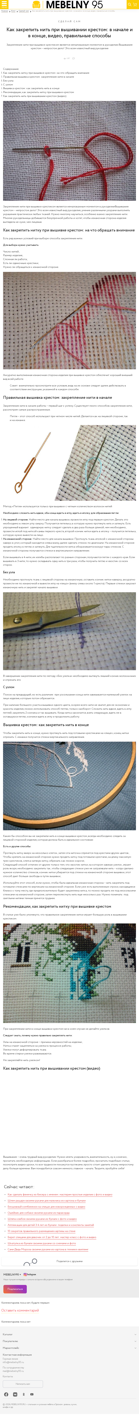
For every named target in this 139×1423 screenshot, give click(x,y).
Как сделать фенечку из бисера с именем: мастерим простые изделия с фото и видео (60, 1195)
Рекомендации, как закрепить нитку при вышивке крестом (38, 92)
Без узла (8, 81)
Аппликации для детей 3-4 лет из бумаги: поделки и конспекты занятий (51, 1225)
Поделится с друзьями (69, 1261)
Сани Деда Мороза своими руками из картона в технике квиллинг (48, 1249)
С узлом (8, 85)
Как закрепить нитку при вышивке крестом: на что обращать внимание (46, 73)
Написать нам (23, 1384)
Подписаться (15, 1289)
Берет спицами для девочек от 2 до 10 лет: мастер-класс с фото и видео (52, 1237)
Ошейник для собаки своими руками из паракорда (39, 1213)
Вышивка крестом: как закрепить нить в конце (31, 88)
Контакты (8, 1376)
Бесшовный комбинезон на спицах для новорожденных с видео (46, 1207)
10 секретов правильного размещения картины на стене (41, 1231)
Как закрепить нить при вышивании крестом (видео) (34, 96)
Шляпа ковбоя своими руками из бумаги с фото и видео (42, 1219)
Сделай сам (69, 21)
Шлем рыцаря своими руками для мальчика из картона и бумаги (47, 1201)
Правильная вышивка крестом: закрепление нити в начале (38, 77)
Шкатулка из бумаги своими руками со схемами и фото (42, 1243)
